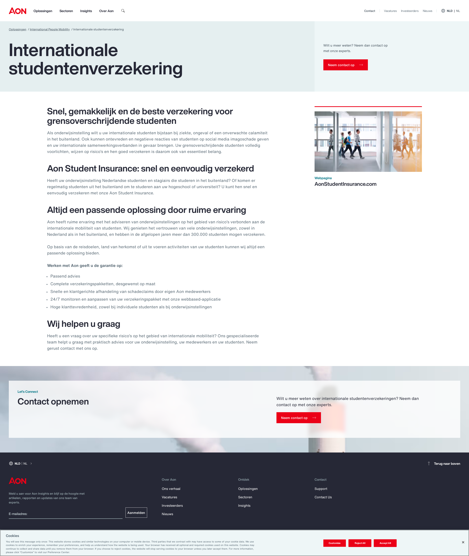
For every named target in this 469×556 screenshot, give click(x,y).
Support (321, 488)
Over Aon (106, 10)
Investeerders (409, 11)
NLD (453, 11)
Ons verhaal (171, 488)
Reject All (360, 543)
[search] (123, 11)
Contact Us (323, 497)
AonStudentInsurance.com (345, 184)
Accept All (385, 543)
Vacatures (390, 11)
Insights (86, 10)
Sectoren (66, 10)
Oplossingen (43, 10)
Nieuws (427, 11)
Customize (335, 543)
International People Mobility (50, 29)
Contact (369, 11)
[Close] (463, 542)
